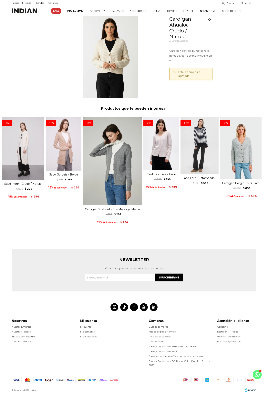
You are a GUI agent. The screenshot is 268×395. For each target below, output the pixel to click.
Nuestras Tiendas (21, 331)
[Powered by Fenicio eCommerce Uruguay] (250, 390)
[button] (228, 3)
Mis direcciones (88, 336)
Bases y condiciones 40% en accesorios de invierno (176, 356)
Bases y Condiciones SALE (163, 351)
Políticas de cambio (159, 336)
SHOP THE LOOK (232, 10)
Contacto (53, 3)
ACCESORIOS (138, 10)
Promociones (156, 341)
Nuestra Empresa (21, 326)
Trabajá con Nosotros (24, 336)
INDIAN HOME (208, 10)
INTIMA (156, 10)
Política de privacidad (229, 341)
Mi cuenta (85, 326)
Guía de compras (158, 326)
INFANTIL (188, 10)
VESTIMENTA (98, 10)
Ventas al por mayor (228, 336)
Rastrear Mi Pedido (21, 3)
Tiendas (40, 3)
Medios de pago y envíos (162, 331)
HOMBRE (171, 10)
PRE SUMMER (76, 10)
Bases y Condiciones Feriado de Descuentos (173, 346)
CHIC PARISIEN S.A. (23, 341)
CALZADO (117, 10)
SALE (56, 10)
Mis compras (87, 331)
